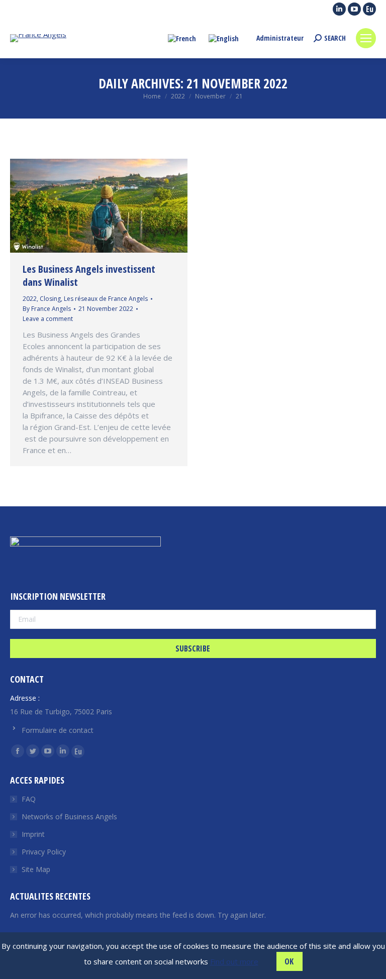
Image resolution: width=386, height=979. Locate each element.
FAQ (29, 799)
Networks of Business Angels (69, 816)
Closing (50, 298)
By (47, 308)
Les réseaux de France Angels (106, 298)
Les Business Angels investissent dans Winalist (89, 275)
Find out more (234, 961)
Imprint (33, 834)
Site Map (36, 869)
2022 (30, 298)
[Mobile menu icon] (366, 38)
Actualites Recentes (50, 896)
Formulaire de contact (57, 730)
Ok (289, 961)
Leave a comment (48, 318)
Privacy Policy (44, 851)
